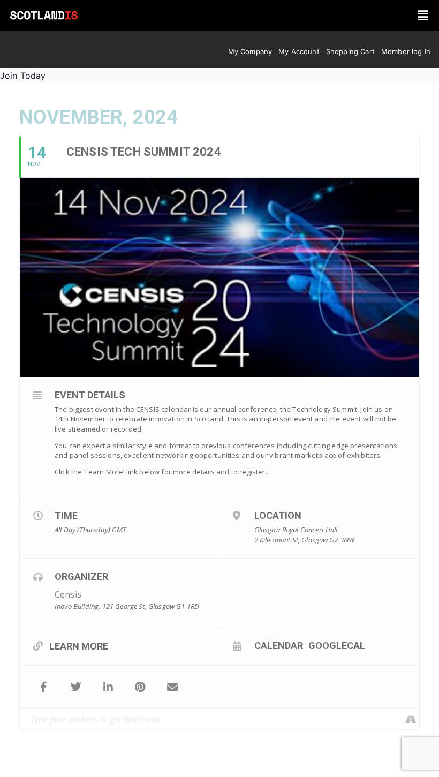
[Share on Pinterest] (140, 687)
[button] (423, 15)
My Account (299, 51)
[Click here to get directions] (410, 719)
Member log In (405, 51)
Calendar (278, 645)
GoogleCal (336, 645)
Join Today (23, 75)
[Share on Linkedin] (108, 687)
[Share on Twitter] (76, 687)
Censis (68, 594)
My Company (250, 51)
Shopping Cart (350, 51)
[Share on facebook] (44, 687)
